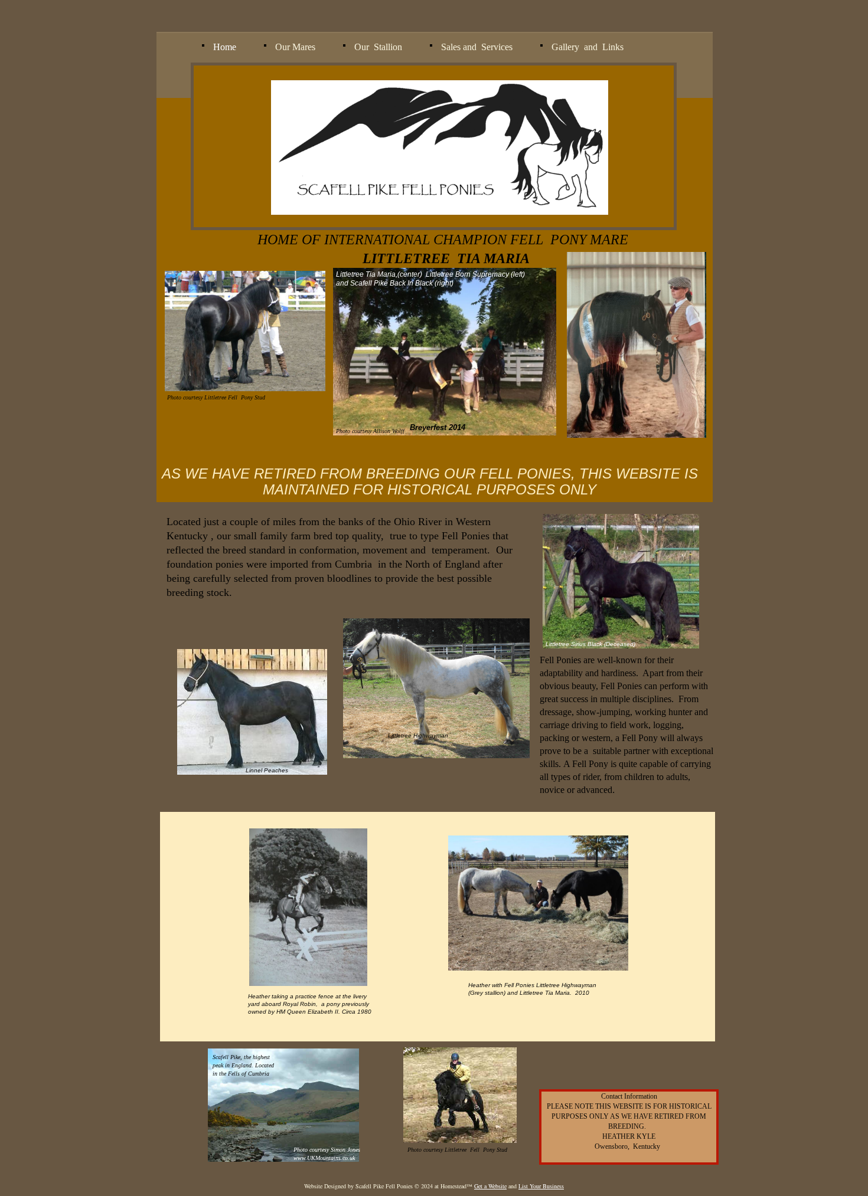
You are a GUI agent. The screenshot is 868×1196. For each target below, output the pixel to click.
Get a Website (490, 1186)
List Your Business (541, 1186)
